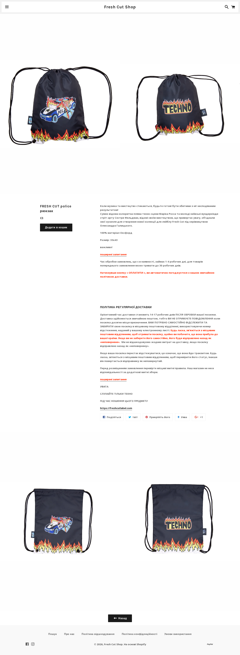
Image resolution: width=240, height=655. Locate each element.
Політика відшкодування (98, 634)
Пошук (52, 634)
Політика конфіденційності (139, 634)
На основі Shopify (135, 644)
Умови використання (178, 634)
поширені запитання (113, 254)
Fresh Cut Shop (120, 7)
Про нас (69, 634)
